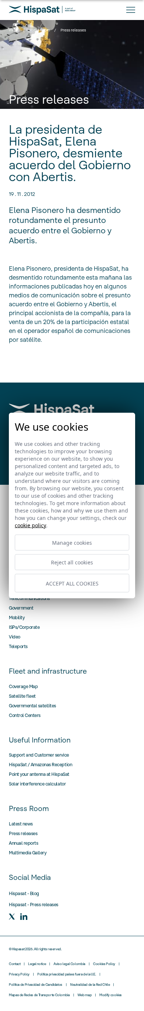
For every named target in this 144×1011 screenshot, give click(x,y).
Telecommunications (29, 598)
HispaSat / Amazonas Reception (40, 764)
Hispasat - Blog (24, 893)
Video (14, 637)
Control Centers (25, 715)
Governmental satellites (32, 705)
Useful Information (40, 739)
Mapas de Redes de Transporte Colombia (39, 995)
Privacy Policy (19, 974)
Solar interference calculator (37, 784)
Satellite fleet (22, 696)
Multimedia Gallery (27, 852)
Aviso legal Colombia (69, 964)
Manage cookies (72, 542)
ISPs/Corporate (24, 627)
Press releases (23, 833)
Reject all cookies (72, 562)
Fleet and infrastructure (48, 671)
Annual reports (23, 843)
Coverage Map (23, 686)
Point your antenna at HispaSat (39, 774)
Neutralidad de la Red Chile (90, 984)
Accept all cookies (72, 583)
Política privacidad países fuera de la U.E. (66, 974)
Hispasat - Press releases (33, 904)
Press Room (40, 30)
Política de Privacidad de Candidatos (35, 984)
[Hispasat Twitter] (12, 917)
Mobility (16, 617)
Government (21, 608)
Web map (85, 995)
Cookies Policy (104, 964)
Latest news (21, 824)
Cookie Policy (30, 525)
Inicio (13, 30)
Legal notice (37, 964)
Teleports (18, 646)
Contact (14, 964)
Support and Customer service (39, 755)
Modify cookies (110, 995)
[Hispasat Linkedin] (23, 916)
